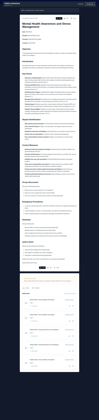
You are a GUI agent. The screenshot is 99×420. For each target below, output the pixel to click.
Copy (60, 18)
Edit (67, 18)
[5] (45, 113)
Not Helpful (36, 288)
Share (74, 18)
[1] (47, 82)
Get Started (90, 4)
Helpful (27, 288)
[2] (37, 89)
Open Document (70, 299)
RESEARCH (80, 4)
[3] (32, 96)
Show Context (34, 306)
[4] (64, 101)
